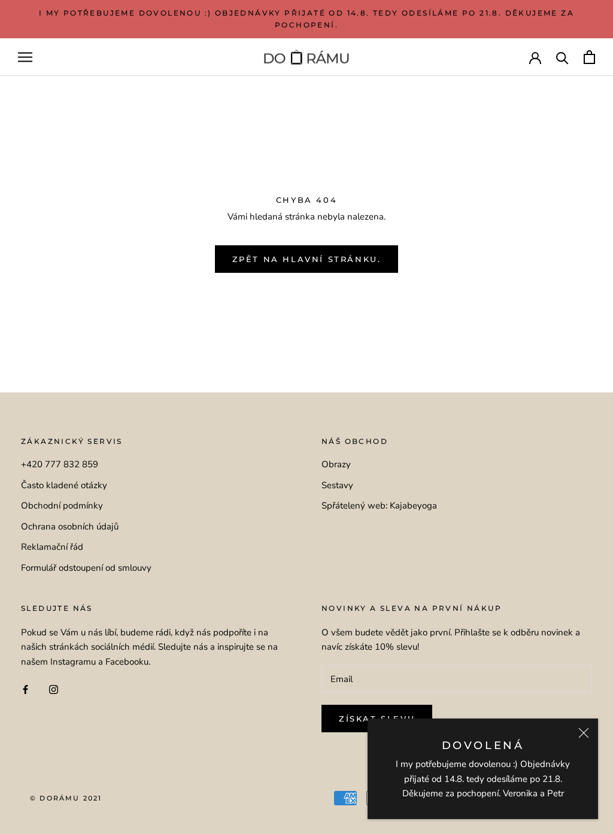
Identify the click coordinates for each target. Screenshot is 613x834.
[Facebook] (25, 688)
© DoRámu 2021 (66, 798)
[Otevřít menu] (25, 57)
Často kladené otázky (64, 485)
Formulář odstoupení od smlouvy (86, 568)
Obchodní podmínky (62, 506)
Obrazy (336, 464)
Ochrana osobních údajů (70, 526)
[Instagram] (53, 688)
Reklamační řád (52, 547)
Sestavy (337, 485)
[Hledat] (562, 57)
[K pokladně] (589, 57)
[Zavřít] (583, 733)
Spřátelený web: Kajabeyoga (379, 506)
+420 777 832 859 (59, 464)
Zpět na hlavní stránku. (306, 259)
